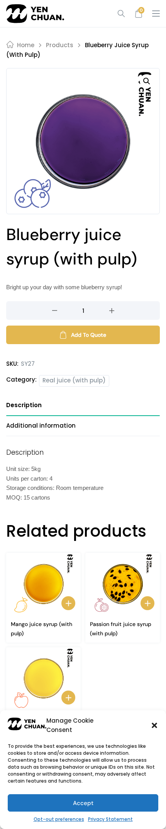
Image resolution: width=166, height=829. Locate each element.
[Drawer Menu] (156, 13)
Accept (83, 803)
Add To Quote (88, 334)
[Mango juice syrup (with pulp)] (43, 584)
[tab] (83, 408)
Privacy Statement (110, 819)
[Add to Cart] (68, 603)
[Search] (118, 13)
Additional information (41, 425)
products (59, 45)
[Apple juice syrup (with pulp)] (43, 678)
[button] (154, 725)
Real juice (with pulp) (74, 380)
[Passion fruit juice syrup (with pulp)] (122, 584)
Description (24, 405)
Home (25, 45)
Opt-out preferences (59, 819)
